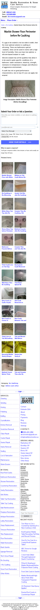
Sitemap (23, 426)
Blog (22, 420)
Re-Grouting (5, 560)
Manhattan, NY (26, 443)
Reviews (24, 423)
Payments (24, 417)
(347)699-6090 (11, 14)
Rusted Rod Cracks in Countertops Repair (28, 593)
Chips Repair (5, 434)
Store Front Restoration (9, 569)
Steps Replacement (7, 525)
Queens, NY (25, 448)
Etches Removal (6, 425)
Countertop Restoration (9, 486)
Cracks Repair (5, 438)
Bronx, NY (24, 451)
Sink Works (4, 495)
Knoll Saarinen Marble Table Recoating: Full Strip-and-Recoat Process (30, 534)
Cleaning (4, 399)
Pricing (23, 415)
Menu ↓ (3, 20)
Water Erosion (5, 464)
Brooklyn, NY (25, 446)
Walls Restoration (7, 543)
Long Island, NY (26, 456)
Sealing (3, 451)
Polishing (4, 412)
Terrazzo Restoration (8, 530)
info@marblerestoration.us (30, 437)
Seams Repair (5, 442)
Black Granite (5, 547)
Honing (3, 407)
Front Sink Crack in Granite (30, 572)
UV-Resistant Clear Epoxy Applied (30, 587)
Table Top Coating (7, 503)
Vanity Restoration (7, 490)
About (23, 412)
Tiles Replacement (7, 534)
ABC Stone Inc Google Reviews (29, 550)
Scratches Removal (7, 429)
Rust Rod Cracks (6, 473)
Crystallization (5, 420)
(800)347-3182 (11, 12)
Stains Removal (6, 447)
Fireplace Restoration (8, 512)
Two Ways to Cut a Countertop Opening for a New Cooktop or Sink (30, 526)
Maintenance (5, 460)
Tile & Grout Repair (7, 556)
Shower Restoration (7, 481)
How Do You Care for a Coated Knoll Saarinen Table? (29, 542)
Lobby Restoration (7, 521)
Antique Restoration (7, 517)
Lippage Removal (6, 552)
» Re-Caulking (5, 565)
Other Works (5, 574)
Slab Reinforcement (7, 508)
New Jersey (25, 458)
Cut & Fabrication (7, 456)
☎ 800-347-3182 (27, 432)
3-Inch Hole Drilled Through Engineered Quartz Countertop (28, 557)
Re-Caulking (13, 383)
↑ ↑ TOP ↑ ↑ (20, 392)
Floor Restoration (6, 538)
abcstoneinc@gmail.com (16, 17)
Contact (23, 407)
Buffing (3, 416)
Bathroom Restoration (8, 477)
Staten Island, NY (26, 453)
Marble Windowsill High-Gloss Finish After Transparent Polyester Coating (29, 579)
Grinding (3, 403)
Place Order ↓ (12, 20)
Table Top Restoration (8, 499)
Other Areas (25, 461)
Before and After (12, 386)
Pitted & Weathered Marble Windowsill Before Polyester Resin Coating (30, 565)
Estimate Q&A (25, 409)
